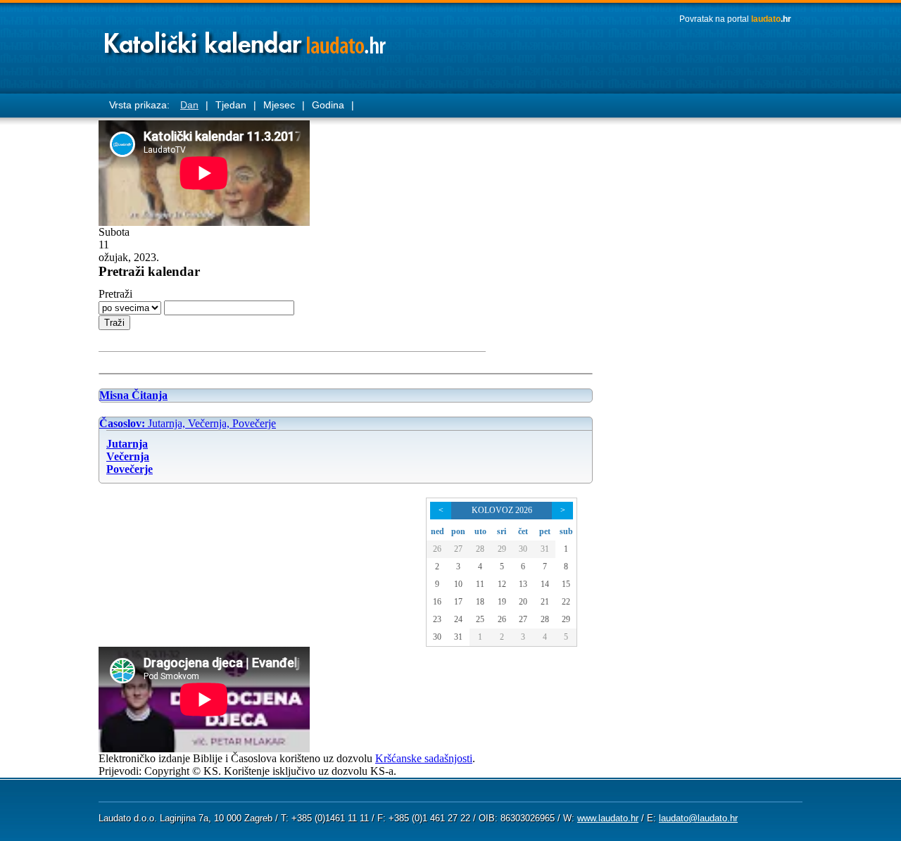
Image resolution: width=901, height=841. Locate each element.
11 (480, 584)
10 (458, 584)
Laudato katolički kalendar (246, 39)
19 (502, 602)
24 (458, 619)
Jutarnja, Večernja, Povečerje (187, 423)
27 (458, 549)
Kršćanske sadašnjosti (423, 758)
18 (480, 602)
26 (437, 549)
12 (502, 584)
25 (480, 619)
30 (523, 549)
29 (502, 549)
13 (523, 584)
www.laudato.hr (607, 818)
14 (545, 584)
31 (545, 549)
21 (545, 602)
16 (437, 602)
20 (523, 602)
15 (566, 584)
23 (437, 619)
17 (458, 602)
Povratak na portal (735, 19)
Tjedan (230, 104)
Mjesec (279, 104)
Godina (328, 104)
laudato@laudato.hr (698, 818)
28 (480, 549)
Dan (189, 104)
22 (566, 602)
